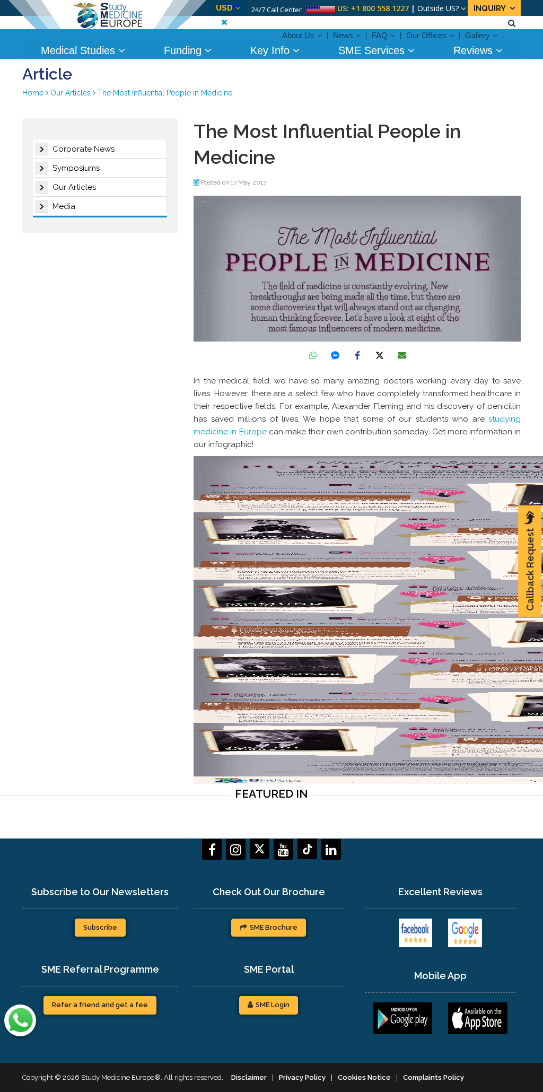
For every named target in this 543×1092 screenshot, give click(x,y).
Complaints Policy (433, 1077)
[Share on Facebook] (357, 355)
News (343, 35)
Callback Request (530, 569)
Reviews (474, 50)
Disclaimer (249, 1077)
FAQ (380, 35)
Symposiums (76, 168)
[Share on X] (379, 355)
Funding (184, 50)
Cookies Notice (364, 1077)
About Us (298, 35)
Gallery (477, 35)
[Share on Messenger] (335, 355)
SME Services (373, 50)
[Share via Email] (401, 355)
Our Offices (426, 35)
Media (63, 206)
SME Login (273, 1005)
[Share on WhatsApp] (312, 355)
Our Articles (74, 187)
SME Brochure (273, 927)
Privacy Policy (302, 1077)
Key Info (271, 50)
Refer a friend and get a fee (100, 1005)
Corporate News (83, 149)
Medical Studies (79, 50)
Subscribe (100, 927)
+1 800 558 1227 (380, 8)
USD (224, 8)
